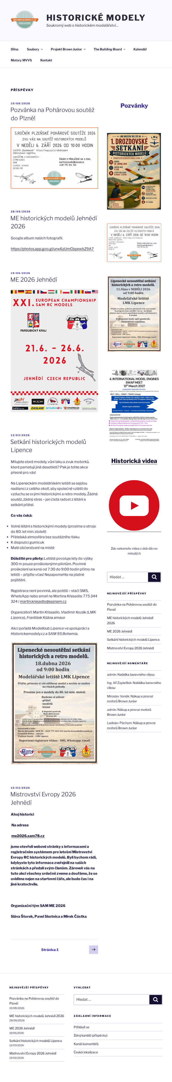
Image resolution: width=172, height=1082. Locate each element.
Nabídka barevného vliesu (136, 674)
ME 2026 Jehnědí (33, 279)
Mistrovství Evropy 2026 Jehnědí (130, 648)
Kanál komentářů (86, 1044)
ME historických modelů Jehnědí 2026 (36, 1016)
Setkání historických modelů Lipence (133, 639)
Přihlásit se (81, 1027)
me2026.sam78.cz (28, 836)
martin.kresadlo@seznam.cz (43, 601)
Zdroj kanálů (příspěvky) (91, 1035)
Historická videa (134, 460)
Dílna (14, 49)
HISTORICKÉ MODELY (96, 18)
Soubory (33, 49)
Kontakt (46, 60)
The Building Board (108, 49)
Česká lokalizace (86, 1052)
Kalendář (140, 49)
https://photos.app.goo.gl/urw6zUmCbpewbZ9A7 (52, 249)
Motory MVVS (21, 60)
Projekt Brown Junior (66, 49)
